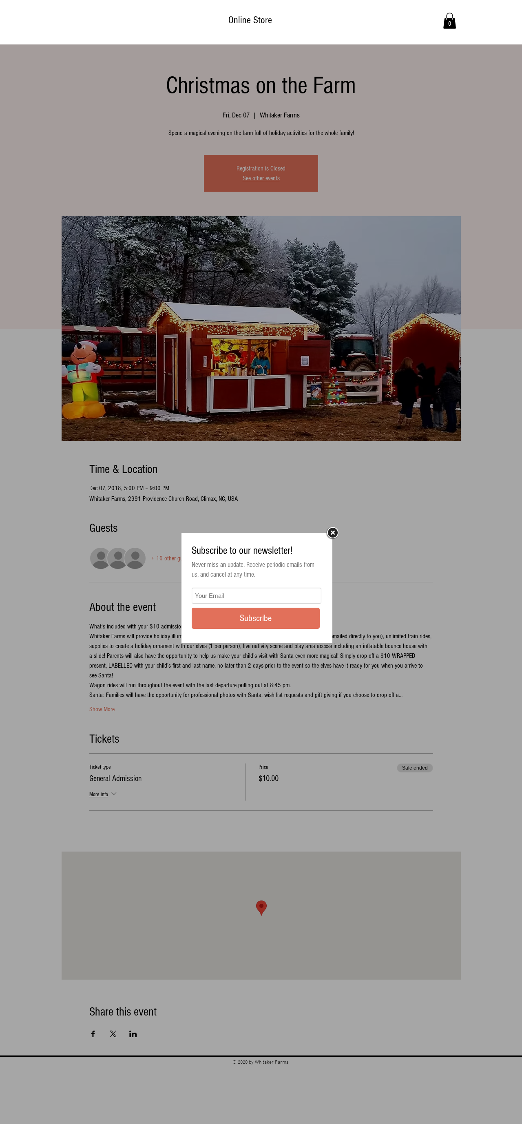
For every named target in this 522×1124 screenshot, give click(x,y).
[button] (449, 21)
